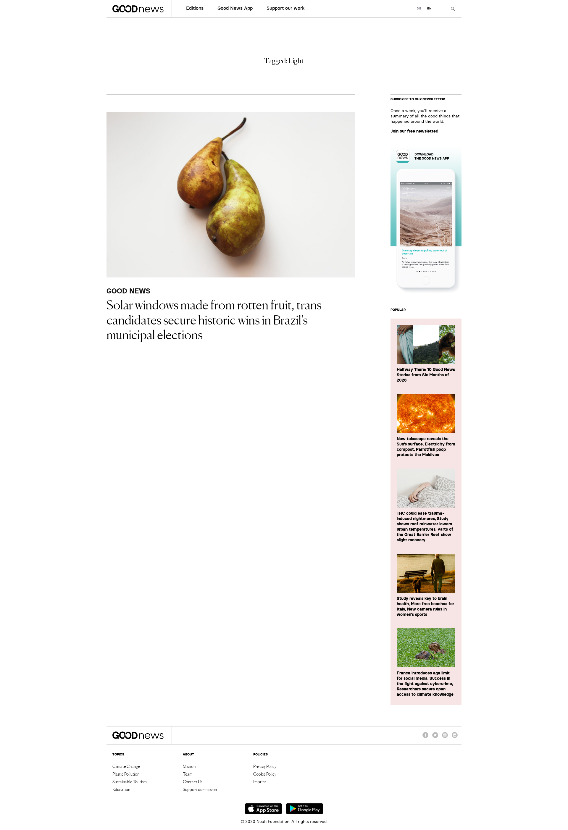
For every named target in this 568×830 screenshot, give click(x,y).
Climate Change (126, 766)
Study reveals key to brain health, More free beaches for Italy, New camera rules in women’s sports (425, 606)
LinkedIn (455, 737)
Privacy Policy (264, 766)
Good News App (235, 8)
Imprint (259, 781)
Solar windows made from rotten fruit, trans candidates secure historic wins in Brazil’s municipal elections (214, 319)
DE (419, 8)
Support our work (286, 8)
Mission (189, 766)
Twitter (435, 737)
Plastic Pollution (125, 774)
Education (121, 789)
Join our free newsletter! (414, 131)
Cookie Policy (264, 774)
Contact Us (192, 781)
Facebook (425, 737)
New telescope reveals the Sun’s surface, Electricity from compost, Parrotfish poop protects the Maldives (426, 446)
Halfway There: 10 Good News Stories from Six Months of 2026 (426, 375)
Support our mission (200, 789)
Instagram (445, 737)
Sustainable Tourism (129, 781)
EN (429, 8)
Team (188, 774)
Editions (195, 8)
